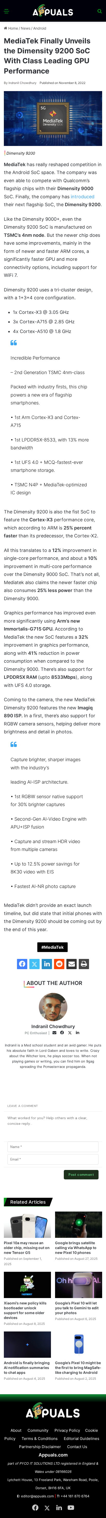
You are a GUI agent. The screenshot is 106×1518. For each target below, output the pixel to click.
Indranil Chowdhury (20, 83)
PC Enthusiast (36, 1033)
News (25, 28)
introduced (82, 196)
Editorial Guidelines (81, 1438)
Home (12, 28)
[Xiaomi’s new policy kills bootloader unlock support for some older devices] (27, 1285)
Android (39, 28)
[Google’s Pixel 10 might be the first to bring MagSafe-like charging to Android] (78, 1344)
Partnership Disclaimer (40, 1446)
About (16, 1430)
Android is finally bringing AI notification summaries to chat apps (27, 1368)
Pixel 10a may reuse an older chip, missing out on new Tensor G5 (27, 1248)
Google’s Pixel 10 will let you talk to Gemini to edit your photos (77, 1308)
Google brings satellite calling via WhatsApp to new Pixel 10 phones (75, 1248)
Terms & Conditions (40, 1438)
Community (38, 1430)
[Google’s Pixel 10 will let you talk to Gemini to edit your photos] (78, 1285)
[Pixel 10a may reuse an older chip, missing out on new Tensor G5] (27, 1225)
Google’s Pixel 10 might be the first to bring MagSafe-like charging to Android (78, 1368)
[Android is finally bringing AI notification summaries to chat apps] (27, 1344)
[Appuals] (53, 11)
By (6, 83)
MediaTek (54, 947)
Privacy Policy (67, 1430)
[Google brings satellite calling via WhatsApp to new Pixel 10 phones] (78, 1225)
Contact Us (77, 1446)
